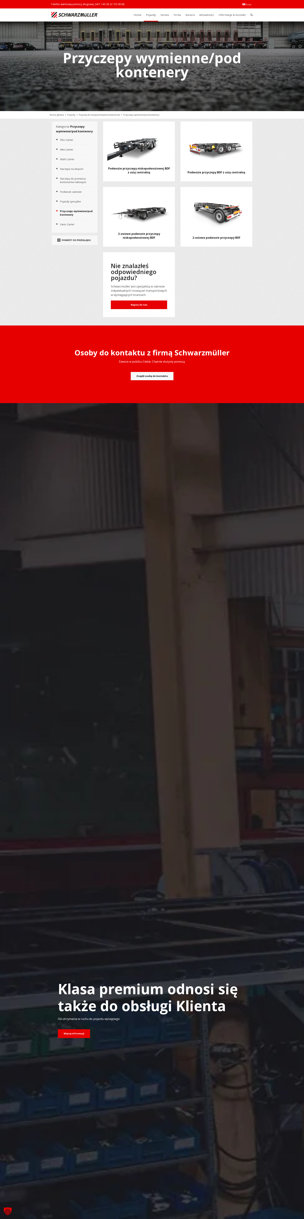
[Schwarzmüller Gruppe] (74, 15)
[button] (7, 1211)
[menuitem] (246, 4)
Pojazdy (71, 114)
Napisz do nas (139, 304)
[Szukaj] (251, 14)
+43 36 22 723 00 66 (112, 4)
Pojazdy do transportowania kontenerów (99, 114)
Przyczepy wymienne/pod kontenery (141, 114)
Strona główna (57, 114)
